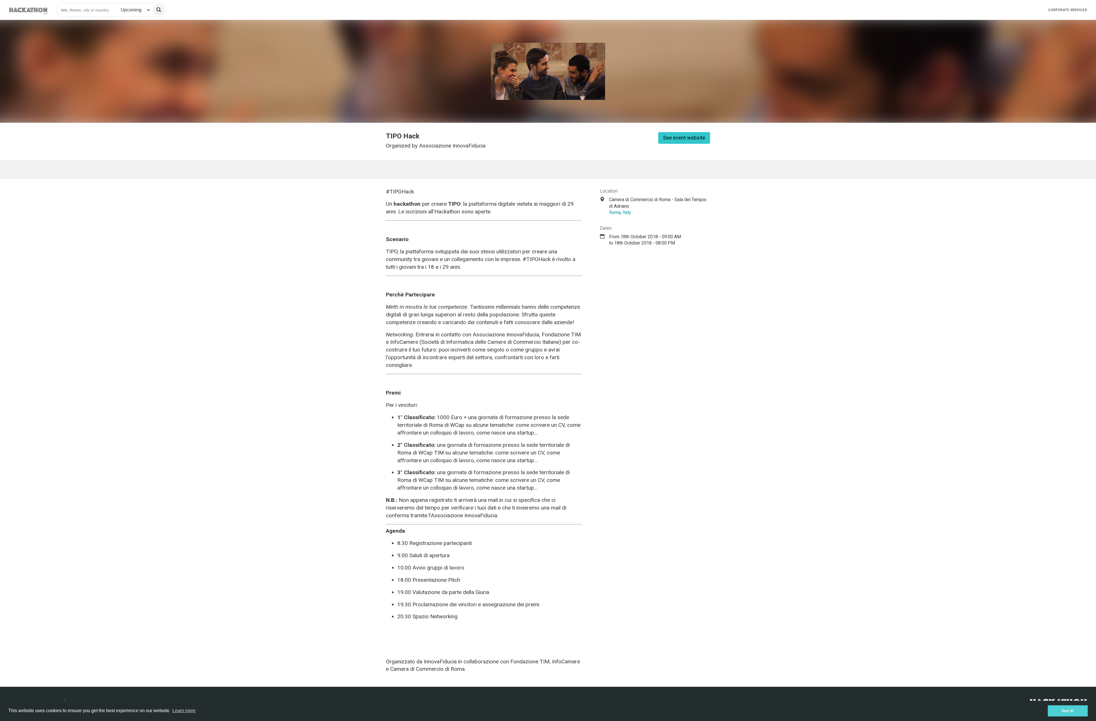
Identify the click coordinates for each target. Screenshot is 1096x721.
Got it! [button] (1068, 710)
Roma (614, 212)
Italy (626, 212)
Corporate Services (1067, 10)
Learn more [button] (184, 710)
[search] (158, 10)
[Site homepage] (28, 10)
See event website (684, 138)
